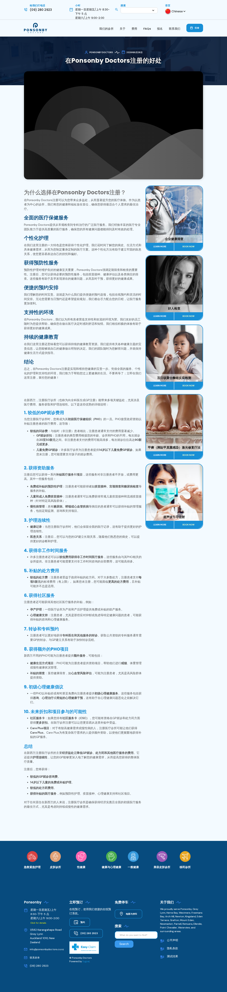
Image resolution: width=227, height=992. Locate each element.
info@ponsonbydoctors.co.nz (47, 949)
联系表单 (35, 957)
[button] (139, 10)
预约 (82, 922)
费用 (134, 29)
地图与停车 (131, 913)
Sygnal (85, 961)
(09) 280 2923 (39, 966)
